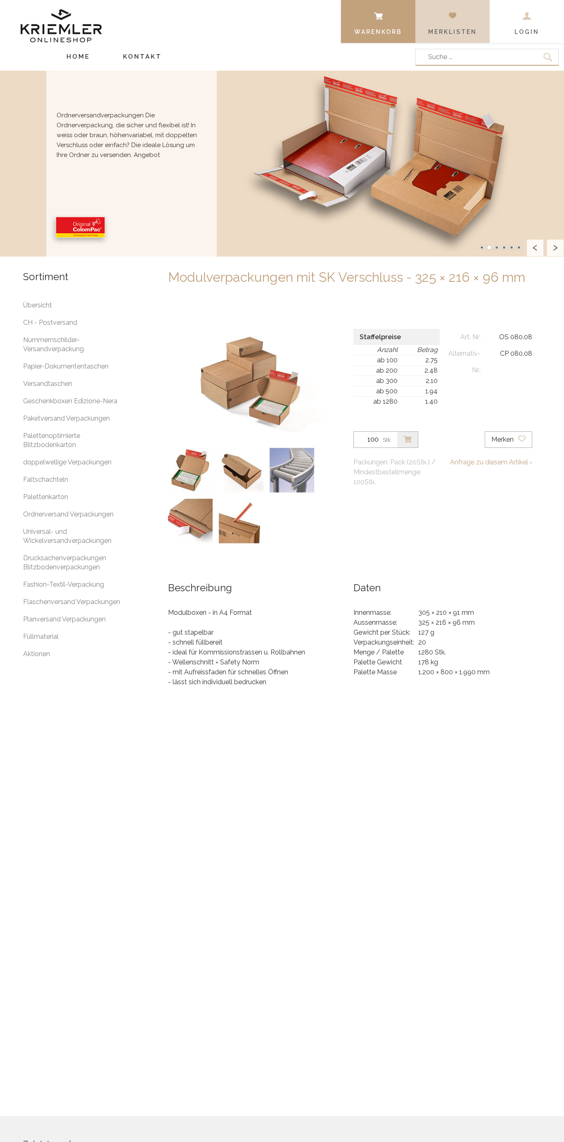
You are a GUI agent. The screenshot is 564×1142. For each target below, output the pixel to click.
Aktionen (36, 654)
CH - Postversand (50, 322)
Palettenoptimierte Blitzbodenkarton (51, 440)
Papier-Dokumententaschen (66, 366)
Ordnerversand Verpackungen (68, 514)
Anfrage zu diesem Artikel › (491, 462)
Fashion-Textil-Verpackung (63, 584)
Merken (503, 439)
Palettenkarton (45, 497)
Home (78, 56)
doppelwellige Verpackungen (67, 462)
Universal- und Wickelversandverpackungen (67, 536)
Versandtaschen (47, 384)
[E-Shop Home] (61, 19)
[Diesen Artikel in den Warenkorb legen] (407, 439)
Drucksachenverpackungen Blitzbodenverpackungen (64, 562)
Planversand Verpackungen (64, 619)
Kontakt (142, 56)
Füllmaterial (41, 636)
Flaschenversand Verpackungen (71, 602)
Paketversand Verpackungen (66, 418)
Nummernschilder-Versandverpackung (53, 344)
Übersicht (37, 305)
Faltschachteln (45, 479)
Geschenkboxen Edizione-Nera (70, 401)
